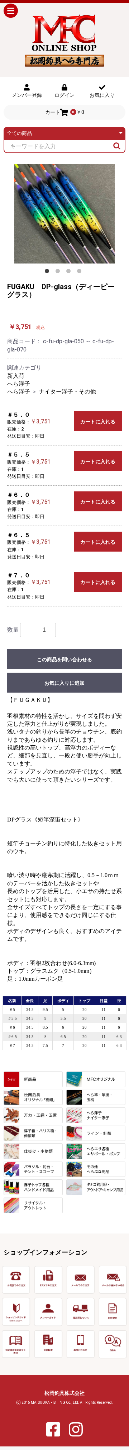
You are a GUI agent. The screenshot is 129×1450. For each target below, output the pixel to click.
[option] (64, 214)
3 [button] (69, 272)
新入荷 (15, 375)
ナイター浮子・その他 (67, 391)
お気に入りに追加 (64, 683)
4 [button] (80, 272)
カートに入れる (97, 421)
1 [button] (48, 272)
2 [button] (59, 272)
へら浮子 (18, 383)
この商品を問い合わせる (64, 659)
